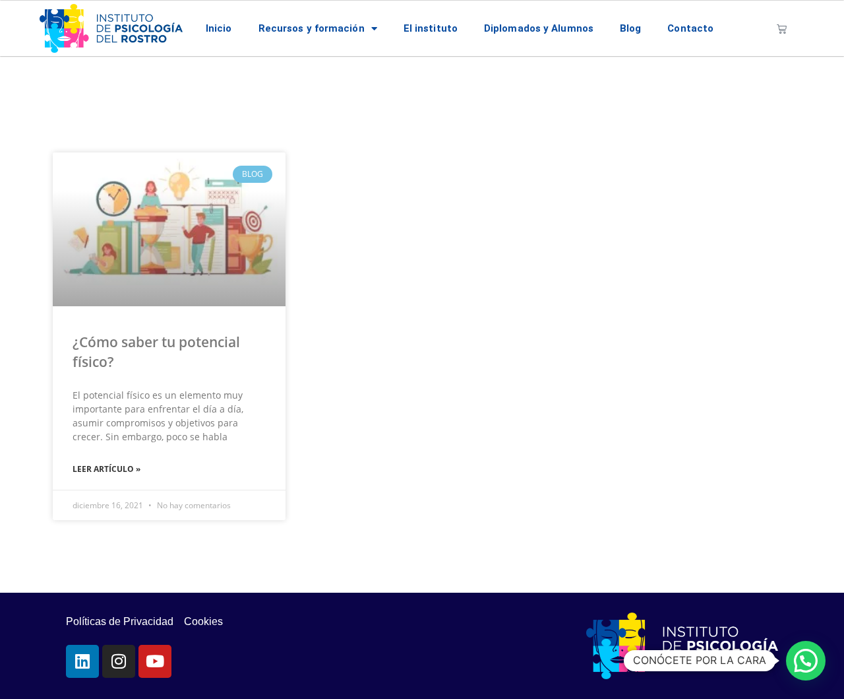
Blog (630, 28)
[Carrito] (781, 29)
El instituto (431, 28)
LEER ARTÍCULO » (106, 469)
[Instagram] (118, 661)
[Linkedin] (82, 661)
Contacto (690, 28)
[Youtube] (154, 661)
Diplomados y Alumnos (538, 28)
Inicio (219, 28)
